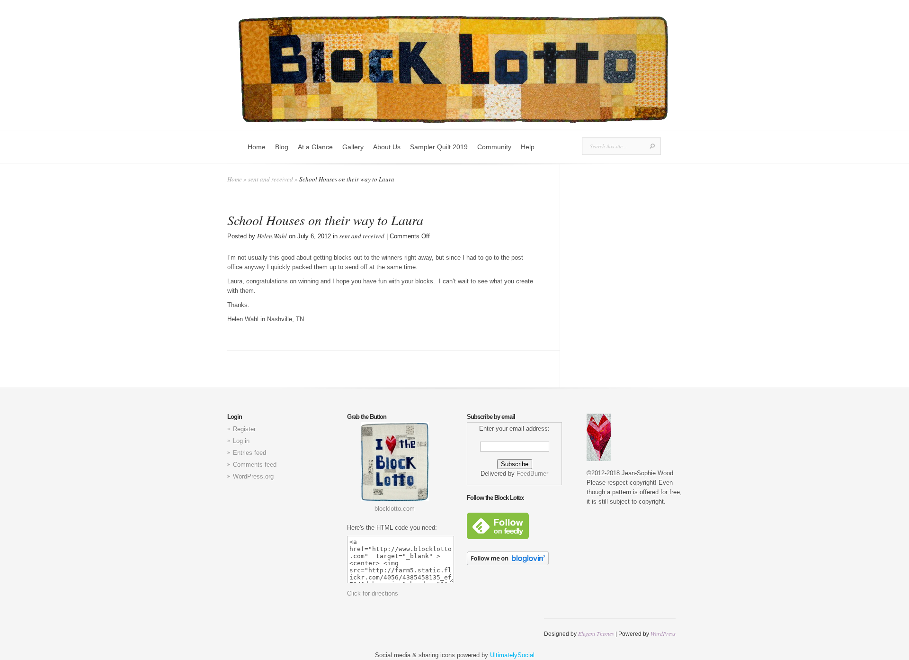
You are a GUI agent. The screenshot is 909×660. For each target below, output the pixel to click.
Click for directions (372, 593)
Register (244, 429)
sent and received (270, 179)
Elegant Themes (596, 633)
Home (257, 147)
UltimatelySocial (512, 655)
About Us (387, 147)
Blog (281, 147)
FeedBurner (532, 473)
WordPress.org (253, 476)
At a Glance (315, 147)
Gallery (353, 147)
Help (528, 147)
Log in (241, 440)
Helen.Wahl (272, 236)
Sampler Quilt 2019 (439, 147)
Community (494, 147)
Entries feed (249, 452)
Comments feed (254, 464)
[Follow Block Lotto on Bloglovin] (508, 563)
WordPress (663, 633)
